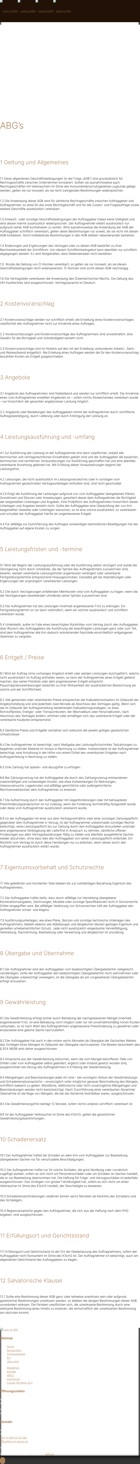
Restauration (14, 1350)
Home (10, 1346)
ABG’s (10, 1375)
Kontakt (11, 1371)
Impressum (13, 1379)
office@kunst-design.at (14, 1441)
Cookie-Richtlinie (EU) (20, 1382)
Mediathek (13, 1367)
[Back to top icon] (2, 1460)
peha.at (49, 1454)
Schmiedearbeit (16, 1354)
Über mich (13, 1361)
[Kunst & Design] (35, 11)
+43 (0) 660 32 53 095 (13, 1437)
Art (8, 1357)
